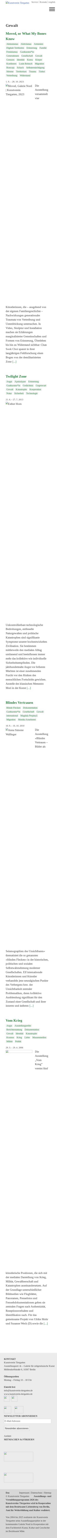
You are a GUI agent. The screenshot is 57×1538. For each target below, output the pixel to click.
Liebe (27, 1037)
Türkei (42, 71)
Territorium (21, 71)
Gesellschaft (27, 56)
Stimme (9, 71)
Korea (30, 59)
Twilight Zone (16, 376)
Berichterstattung (14, 1029)
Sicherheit (19, 393)
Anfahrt (7, 1436)
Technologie (32, 393)
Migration (39, 63)
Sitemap (47, 1492)
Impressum (24, 1492)
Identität (20, 59)
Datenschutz (36, 1492)
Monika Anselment (27, 719)
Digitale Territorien (15, 48)
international (12, 715)
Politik (18, 1041)
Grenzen (10, 59)
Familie (43, 48)
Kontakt (43, 2)
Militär (9, 1041)
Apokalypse (20, 381)
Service (34, 2)
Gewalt (38, 56)
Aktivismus (26, 44)
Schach (20, 67)
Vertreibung (11, 75)
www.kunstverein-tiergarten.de (18, 1394)
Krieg (19, 1037)
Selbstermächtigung (35, 67)
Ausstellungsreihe (23, 1025)
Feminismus (12, 52)
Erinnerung (32, 48)
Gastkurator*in (27, 52)
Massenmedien (39, 1037)
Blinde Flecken (13, 708)
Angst (9, 381)
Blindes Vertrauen (19, 702)
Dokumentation (30, 708)
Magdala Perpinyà (28, 715)
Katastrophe (21, 389)
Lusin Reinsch (25, 63)
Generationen (12, 56)
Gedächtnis (28, 385)
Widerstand (25, 75)
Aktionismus (12, 44)
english (52, 2)
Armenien (38, 44)
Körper (38, 59)
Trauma (32, 71)
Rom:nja (10, 67)
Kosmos (10, 1037)
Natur (9, 393)
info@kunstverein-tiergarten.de (18, 1390)
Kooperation (35, 389)
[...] (14, 361)
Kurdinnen (11, 63)
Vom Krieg (14, 1020)
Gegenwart (41, 385)
